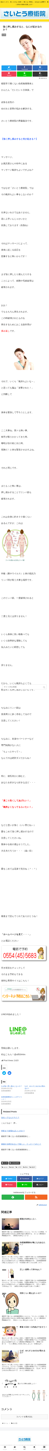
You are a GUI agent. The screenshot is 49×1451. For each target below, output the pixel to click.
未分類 (6, 1163)
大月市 (19, 1167)
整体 (26, 1167)
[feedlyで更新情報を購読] (13, 1197)
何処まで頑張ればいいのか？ (13, 1131)
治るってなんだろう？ (10, 1118)
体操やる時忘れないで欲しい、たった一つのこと (21, 1144)
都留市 (33, 1167)
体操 (12, 1167)
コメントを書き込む (24, 1417)
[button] (44, 687)
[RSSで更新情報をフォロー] (36, 1197)
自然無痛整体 (15, 1163)
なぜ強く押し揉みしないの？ (11, 1086)
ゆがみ (5, 1167)
